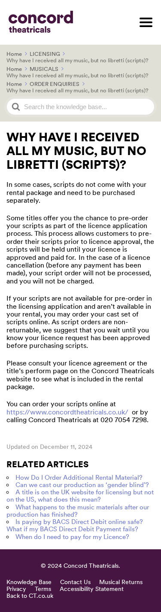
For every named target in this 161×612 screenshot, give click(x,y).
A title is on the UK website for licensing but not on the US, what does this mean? (80, 495)
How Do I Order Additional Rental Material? (79, 477)
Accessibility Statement (92, 588)
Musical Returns (121, 582)
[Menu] (146, 22)
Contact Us (75, 582)
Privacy (16, 588)
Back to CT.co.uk (29, 595)
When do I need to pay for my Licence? (72, 537)
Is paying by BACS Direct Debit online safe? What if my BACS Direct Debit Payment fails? (74, 525)
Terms (43, 588)
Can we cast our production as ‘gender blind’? (82, 485)
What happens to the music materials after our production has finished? (77, 510)
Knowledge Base (29, 582)
